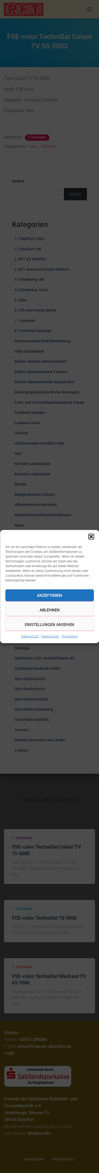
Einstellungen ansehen (49, 624)
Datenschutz (30, 636)
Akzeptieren (49, 595)
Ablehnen (50, 609)
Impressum (70, 636)
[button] (91, 536)
